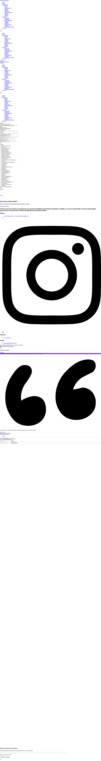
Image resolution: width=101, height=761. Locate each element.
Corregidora (7, 18)
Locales (6, 10)
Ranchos (6, 14)
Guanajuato (7, 21)
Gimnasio (4, 169)
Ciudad (1, 123)
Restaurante (4, 179)
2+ (9, 131)
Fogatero (3, 168)
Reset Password (14, 442)
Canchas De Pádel (6, 154)
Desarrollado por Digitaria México (7, 346)
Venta (3, 2)
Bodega (6, 5)
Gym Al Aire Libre (5, 170)
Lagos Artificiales (5, 172)
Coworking (4, 164)
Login (12, 441)
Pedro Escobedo (8, 24)
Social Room (4, 183)
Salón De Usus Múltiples (7, 182)
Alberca (3, 147)
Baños (1, 132)
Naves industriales (8, 12)
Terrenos (6, 15)
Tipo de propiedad (4, 125)
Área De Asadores (6, 148)
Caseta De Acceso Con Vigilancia (9, 160)
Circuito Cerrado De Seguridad (8, 162)
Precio (1, 126)
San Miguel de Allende (9, 27)
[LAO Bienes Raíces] (4, 0)
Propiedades (5, 4)
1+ (6, 131)
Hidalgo (6, 22)
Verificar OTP (3, 757)
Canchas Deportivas (6, 157)
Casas (6, 7)
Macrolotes (7, 11)
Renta (3, 3)
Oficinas (6, 13)
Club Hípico (4, 163)
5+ (17, 131)
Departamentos (8, 8)
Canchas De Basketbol (6, 153)
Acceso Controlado (6, 146)
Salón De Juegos (5, 180)
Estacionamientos (4, 134)
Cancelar (7, 757)
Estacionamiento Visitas (7, 166)
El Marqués (7, 19)
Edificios (6, 9)
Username (2, 438)
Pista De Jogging (5, 177)
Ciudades (4, 17)
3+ (11, 131)
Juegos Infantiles (5, 171)
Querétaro (7, 25)
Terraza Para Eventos (6, 184)
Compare (2, 352)
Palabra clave (3, 140)
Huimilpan (7, 23)
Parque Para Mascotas (6, 176)
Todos (2, 131)
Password (2, 439)
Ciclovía (3, 161)
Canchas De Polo (5, 155)
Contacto (4, 28)
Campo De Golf (5, 150)
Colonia (1, 124)
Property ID (2, 141)
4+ (14, 131)
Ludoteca (3, 173)
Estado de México (8, 20)
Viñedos (3, 185)
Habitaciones (2, 129)
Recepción (4, 178)
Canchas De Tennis (5, 156)
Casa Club (4, 158)
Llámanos (2, 60)
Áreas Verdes (5, 149)
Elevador (3, 165)
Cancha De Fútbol (5, 151)
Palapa (3, 175)
